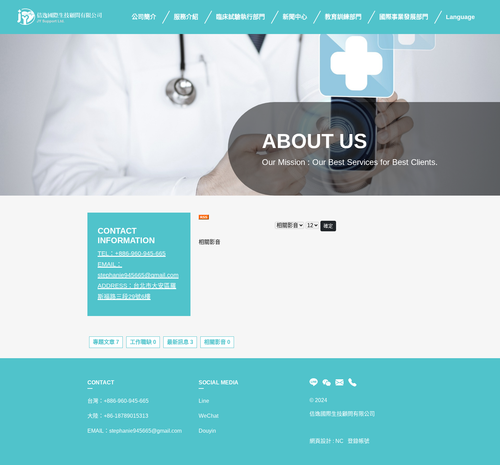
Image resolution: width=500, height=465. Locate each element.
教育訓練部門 (343, 17)
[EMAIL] (339, 382)
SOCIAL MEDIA (218, 382)
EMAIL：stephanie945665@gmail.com (134, 431)
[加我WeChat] (326, 382)
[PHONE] (351, 382)
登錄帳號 (358, 441)
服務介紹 (186, 17)
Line (204, 401)
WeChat (208, 416)
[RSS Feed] (204, 216)
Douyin (207, 431)
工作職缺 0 (143, 342)
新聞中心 (295, 17)
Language (460, 17)
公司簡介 (144, 17)
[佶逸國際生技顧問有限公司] (59, 17)
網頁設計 (320, 441)
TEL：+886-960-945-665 (132, 253)
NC (339, 441)
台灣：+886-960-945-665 (118, 401)
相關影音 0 (217, 342)
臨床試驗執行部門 (240, 17)
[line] (315, 382)
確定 (328, 226)
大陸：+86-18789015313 (117, 416)
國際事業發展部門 (403, 17)
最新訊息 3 (180, 342)
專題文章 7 (106, 342)
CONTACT (100, 382)
